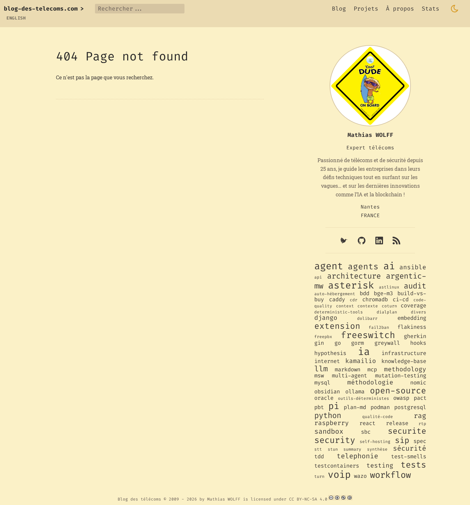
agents (363, 266)
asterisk (351, 285)
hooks (418, 343)
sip (402, 440)
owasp (401, 398)
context (345, 306)
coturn (389, 306)
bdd (364, 293)
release (397, 423)
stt (318, 449)
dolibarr (367, 318)
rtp (422, 423)
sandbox (328, 431)
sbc (366, 432)
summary (352, 449)
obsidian (327, 391)
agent (328, 266)
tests (413, 464)
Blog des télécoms (139, 498)
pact (420, 398)
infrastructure (403, 353)
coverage (413, 305)
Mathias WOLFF (223, 498)
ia (364, 351)
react (367, 423)
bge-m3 (383, 293)
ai (389, 266)
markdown (347, 369)
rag (420, 415)
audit (415, 286)
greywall (387, 343)
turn (319, 476)
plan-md (355, 407)
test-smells (408, 456)
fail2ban (379, 327)
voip (339, 474)
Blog (339, 8)
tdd (319, 456)
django (325, 317)
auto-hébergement (334, 293)
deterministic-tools (338, 312)
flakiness (411, 327)
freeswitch (368, 335)
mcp (372, 369)
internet (327, 361)
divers (418, 312)
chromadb (375, 299)
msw (319, 375)
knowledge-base (403, 361)
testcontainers (336, 465)
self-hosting (375, 441)
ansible (412, 267)
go (337, 343)
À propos (400, 8)
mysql (322, 382)
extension (337, 325)
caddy (337, 299)
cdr (353, 300)
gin (319, 343)
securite (407, 431)
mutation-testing (400, 375)
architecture (354, 276)
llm (321, 369)
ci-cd (401, 299)
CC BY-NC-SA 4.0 (308, 498)
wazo (360, 476)
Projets (366, 8)
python (327, 415)
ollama (354, 391)
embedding (411, 318)
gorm (357, 343)
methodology (405, 369)
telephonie (357, 456)
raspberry (331, 423)
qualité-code (377, 416)
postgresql (410, 407)
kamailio (360, 361)
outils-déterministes (363, 398)
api (318, 277)
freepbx (323, 336)
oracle (323, 398)
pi (333, 406)
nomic (418, 382)
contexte (367, 306)
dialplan (387, 312)
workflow (390, 475)
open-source (398, 390)
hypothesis (330, 353)
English (16, 18)
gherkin (415, 336)
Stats (430, 8)
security (334, 440)
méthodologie (370, 382)
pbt (319, 407)
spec (419, 441)
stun (333, 449)
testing (379, 465)
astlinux (389, 287)
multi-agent (349, 375)
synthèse (377, 449)
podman (380, 407)
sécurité (409, 448)
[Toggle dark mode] (454, 8)
